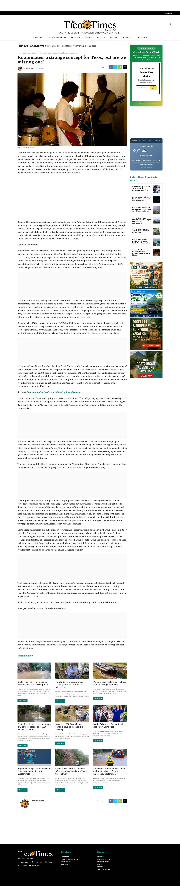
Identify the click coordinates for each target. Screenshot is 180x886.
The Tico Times (29, 69)
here (63, 608)
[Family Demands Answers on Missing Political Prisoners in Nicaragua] (72, 671)
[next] (124, 46)
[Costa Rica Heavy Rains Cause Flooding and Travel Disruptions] (34, 671)
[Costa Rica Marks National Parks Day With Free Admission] (156, 242)
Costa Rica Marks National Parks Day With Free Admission (141, 241)
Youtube (35, 866)
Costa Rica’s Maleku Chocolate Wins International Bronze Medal (141, 252)
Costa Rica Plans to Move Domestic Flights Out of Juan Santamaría (142, 220)
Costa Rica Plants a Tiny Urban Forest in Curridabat (140, 230)
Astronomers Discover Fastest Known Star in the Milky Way (141, 199)
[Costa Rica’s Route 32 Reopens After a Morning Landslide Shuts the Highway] (72, 757)
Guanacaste (142, 140)
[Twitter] (115, 67)
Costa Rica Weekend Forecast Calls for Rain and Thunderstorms (141, 209)
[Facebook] (111, 67)
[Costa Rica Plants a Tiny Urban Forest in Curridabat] (156, 231)
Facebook (25, 862)
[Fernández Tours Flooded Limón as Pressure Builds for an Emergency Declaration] (110, 757)
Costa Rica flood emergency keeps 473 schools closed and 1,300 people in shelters (34, 727)
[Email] (125, 67)
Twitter (24, 866)
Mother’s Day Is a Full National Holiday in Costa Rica (108, 725)
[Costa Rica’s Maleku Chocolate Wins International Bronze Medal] (156, 252)
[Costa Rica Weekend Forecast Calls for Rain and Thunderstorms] (156, 210)
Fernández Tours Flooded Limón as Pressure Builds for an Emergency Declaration (109, 771)
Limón (150, 140)
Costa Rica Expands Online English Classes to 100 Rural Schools (71, 46)
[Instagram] (32, 862)
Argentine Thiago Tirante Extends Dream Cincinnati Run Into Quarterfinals (34, 771)
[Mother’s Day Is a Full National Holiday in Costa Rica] (110, 713)
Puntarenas (158, 140)
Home (19, 53)
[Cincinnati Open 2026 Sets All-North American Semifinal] (156, 189)
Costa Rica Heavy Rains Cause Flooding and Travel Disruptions (33, 683)
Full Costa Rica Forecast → (146, 164)
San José (134, 140)
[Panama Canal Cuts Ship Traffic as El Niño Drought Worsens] (110, 671)
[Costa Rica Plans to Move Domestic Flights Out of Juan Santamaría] (156, 220)
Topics (24, 53)
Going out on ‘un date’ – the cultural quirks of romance (54, 392)
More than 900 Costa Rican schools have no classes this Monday (69, 727)
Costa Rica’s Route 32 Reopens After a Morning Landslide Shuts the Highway (71, 771)
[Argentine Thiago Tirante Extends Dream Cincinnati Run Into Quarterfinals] (34, 757)
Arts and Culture (32, 53)
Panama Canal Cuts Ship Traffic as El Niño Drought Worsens (109, 683)
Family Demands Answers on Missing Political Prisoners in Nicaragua (69, 684)
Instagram (39, 862)
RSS (50, 862)
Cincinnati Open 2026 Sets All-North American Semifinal (141, 188)
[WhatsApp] (120, 67)
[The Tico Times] (20, 68)
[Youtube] (30, 866)
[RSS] (46, 862)
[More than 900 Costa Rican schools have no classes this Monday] (72, 713)
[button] (170, 24)
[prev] (120, 46)
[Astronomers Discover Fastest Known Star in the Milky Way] (156, 199)
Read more (22, 700)
